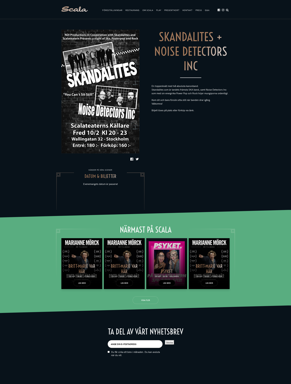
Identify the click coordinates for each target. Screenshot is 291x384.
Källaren (174, 276)
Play (158, 10)
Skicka (169, 342)
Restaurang (132, 10)
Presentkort (171, 10)
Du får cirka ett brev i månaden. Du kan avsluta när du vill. (135, 353)
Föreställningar (112, 10)
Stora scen (89, 276)
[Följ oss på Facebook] (219, 10)
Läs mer (82, 283)
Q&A (207, 10)
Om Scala (147, 10)
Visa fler (145, 300)
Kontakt (187, 10)
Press (199, 10)
